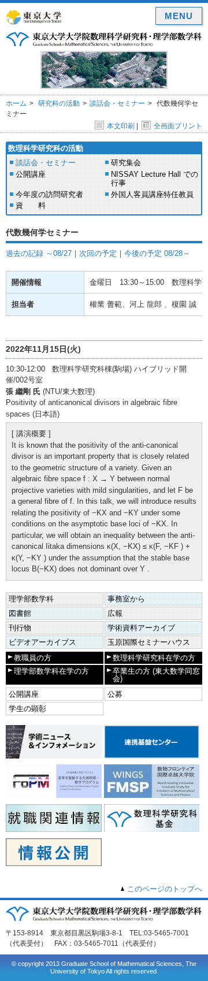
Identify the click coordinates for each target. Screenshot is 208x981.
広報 (114, 613)
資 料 (31, 205)
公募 (114, 694)
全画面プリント (178, 126)
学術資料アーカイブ (141, 627)
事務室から (126, 599)
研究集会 (126, 162)
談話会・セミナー (117, 103)
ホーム (16, 103)
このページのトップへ (164, 889)
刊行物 (20, 627)
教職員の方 (32, 658)
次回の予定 (98, 253)
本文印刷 (121, 126)
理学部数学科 (31, 599)
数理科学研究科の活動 (45, 148)
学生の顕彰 (27, 708)
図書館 (20, 613)
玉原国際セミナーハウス (148, 642)
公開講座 (31, 174)
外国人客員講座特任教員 (152, 194)
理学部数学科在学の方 (51, 671)
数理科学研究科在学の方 (154, 658)
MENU (179, 16)
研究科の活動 (59, 103)
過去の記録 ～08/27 (39, 253)
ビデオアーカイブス (42, 642)
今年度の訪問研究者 (49, 194)
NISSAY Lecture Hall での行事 (154, 179)
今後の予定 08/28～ (157, 253)
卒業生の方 (156, 674)
